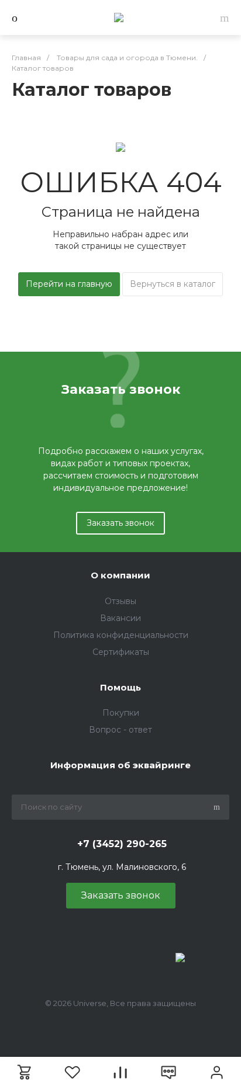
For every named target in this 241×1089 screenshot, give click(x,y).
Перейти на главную (69, 284)
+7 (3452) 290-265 (122, 843)
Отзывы (120, 601)
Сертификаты (120, 652)
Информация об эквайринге (120, 765)
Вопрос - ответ (120, 729)
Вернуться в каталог (172, 284)
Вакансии (120, 618)
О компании (120, 575)
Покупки (120, 712)
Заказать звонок (120, 523)
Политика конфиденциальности (120, 635)
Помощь (120, 687)
